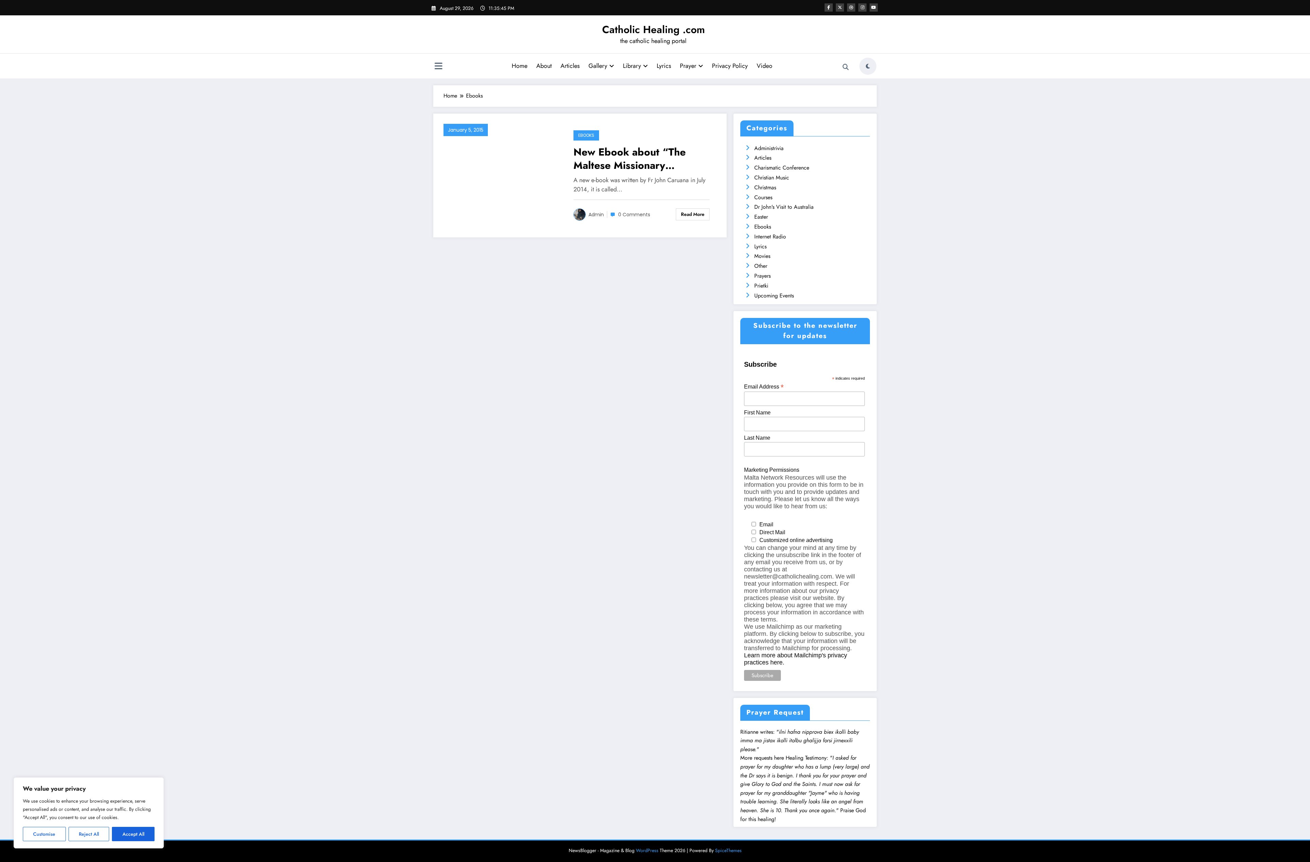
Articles (570, 65)
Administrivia (769, 148)
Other (760, 266)
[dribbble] (851, 7)
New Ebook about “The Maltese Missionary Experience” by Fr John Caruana (629, 158)
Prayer (688, 65)
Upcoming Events (774, 295)
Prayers (762, 276)
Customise (44, 834)
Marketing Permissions (771, 470)
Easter (761, 217)
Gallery (597, 65)
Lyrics (664, 65)
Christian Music (771, 177)
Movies (762, 256)
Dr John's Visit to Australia (784, 207)
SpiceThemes (728, 850)
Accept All (133, 834)
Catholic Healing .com (653, 29)
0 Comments (634, 214)
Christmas (765, 187)
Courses (763, 197)
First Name (757, 412)
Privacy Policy (730, 65)
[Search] (845, 67)
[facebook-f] (829, 7)
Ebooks (586, 135)
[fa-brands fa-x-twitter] (840, 7)
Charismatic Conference (781, 168)
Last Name (757, 438)
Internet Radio (770, 236)
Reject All (89, 834)
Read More (692, 214)
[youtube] (874, 7)
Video (764, 65)
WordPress (647, 850)
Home (519, 65)
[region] (89, 812)
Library (632, 65)
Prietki (761, 286)
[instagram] (862, 7)
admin (596, 214)
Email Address (764, 387)
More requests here (762, 758)
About (544, 65)
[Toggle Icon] (438, 67)
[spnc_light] (867, 66)
